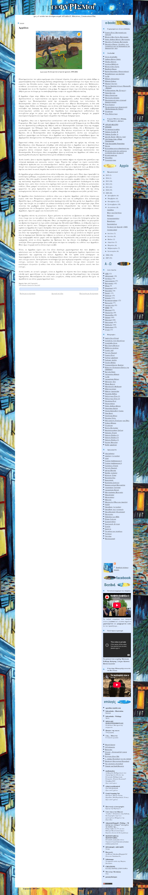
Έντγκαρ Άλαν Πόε (112, 756)
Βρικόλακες (111, 221)
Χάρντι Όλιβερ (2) (112, 437)
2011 (107, 187)
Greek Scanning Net (113, 793)
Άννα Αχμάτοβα (111, 57)
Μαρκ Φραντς (110, 384)
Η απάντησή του (111, 155)
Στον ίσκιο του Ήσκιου (114, 812)
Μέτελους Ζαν (110, 381)
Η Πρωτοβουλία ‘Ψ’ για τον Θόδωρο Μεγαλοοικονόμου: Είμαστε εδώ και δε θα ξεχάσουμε (117, 831)
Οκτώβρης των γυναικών (114, 509)
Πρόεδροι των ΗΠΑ (112, 517)
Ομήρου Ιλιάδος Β (111, 132)
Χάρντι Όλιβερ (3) (112, 440)
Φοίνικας (110, 215)
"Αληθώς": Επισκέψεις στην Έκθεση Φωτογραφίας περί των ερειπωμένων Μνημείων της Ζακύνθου (117, 817)
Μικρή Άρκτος (110, 745)
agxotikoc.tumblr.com (113, 708)
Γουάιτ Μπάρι (110, 362)
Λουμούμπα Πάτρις (112, 379)
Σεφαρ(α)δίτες (110, 521)
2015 (107, 175)
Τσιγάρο (108, 536)
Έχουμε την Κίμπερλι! (113, 808)
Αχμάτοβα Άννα (111, 343)
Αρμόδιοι (24, 27)
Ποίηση (107, 317)
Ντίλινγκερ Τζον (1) (112, 396)
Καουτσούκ (109, 480)
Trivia (107, 718)
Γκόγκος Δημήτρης (111, 358)
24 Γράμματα (110, 747)
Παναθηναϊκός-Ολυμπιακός (115, 512)
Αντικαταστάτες (113, 218)
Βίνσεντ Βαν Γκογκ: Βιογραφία (116, 37)
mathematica (110, 771)
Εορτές (107, 293)
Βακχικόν (109, 852)
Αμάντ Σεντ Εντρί (112, 338)
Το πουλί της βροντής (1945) (117, 227)
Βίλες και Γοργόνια (114, 213)
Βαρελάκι (108, 749)
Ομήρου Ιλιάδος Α (111, 134)
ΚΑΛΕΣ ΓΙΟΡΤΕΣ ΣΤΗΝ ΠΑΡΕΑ (117, 868)
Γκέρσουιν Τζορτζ (111, 466)
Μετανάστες (109, 497)
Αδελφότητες (110, 453)
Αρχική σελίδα (57, 293)
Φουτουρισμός (110, 539)
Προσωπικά (109, 327)
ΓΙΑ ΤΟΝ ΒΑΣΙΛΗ (112, 788)
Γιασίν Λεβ (109, 350)
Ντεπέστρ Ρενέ (110, 401)
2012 (107, 184)
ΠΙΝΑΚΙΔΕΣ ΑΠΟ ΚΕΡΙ (115, 847)
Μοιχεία (108, 500)
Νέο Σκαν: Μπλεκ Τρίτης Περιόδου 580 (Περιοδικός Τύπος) (117, 796)
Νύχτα (107, 146)
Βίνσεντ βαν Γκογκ (112, 66)
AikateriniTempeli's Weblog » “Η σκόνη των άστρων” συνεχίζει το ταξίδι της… (117, 825)
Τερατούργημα (110, 160)
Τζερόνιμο (109, 111)
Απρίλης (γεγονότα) (112, 456)
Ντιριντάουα (110, 403)
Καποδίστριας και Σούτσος (115, 74)
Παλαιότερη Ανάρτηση (88, 293)
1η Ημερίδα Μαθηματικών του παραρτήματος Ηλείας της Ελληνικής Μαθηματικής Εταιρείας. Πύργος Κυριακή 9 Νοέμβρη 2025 (116, 777)
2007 (107, 258)
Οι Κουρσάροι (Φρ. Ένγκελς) (115, 90)
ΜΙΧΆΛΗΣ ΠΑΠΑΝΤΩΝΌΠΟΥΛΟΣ (114, 722)
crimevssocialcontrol (113, 786)
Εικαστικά (109, 288)
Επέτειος (108, 295)
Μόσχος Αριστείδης (112, 391)
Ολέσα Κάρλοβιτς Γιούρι (114, 411)
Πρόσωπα (108, 325)
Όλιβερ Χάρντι (110, 62)
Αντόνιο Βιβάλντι (111, 64)
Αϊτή (106, 458)
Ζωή (107, 874)
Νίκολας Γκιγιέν (111, 83)
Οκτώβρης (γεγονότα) (113, 507)
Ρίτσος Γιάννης (110, 519)
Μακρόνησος (109, 495)
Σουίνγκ (108, 529)
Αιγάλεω (108, 278)
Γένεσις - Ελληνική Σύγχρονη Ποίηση (116, 753)
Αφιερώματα (110, 281)
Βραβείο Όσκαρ (111, 69)
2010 (107, 190)
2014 (107, 178)
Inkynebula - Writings (113, 716)
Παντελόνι (109, 514)
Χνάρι (108, 849)
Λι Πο (107, 76)
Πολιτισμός (109, 322)
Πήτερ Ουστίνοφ (111, 95)
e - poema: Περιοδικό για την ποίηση (118, 759)
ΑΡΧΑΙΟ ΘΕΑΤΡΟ (111, 124)
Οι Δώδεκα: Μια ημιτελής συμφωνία (114, 726)
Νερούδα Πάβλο (111, 394)
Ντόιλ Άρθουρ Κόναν (113, 406)
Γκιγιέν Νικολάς (111, 353)
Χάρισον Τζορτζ (111, 433)
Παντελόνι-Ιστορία (112, 98)
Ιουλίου (111, 233)
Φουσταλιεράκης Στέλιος (114, 430)
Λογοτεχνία (109, 305)
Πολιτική (37, 285)
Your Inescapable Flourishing (115, 143)
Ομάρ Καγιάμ (110, 93)
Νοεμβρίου (112, 198)
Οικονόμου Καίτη (111, 408)
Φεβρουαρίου (113, 248)
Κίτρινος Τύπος (110, 475)
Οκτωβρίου (112, 201)
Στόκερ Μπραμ (110, 423)
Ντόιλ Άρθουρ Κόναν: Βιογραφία (117, 39)
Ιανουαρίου (112, 251)
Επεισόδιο (108, 158)
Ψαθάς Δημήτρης (111, 445)
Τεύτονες (108, 534)
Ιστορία (24, 285)
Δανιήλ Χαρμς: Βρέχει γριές (115, 137)
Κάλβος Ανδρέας (111, 473)
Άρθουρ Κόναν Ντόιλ (113, 59)
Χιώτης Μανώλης (111, 442)
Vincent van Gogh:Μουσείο (114, 766)
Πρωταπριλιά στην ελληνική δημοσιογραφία (115, 101)
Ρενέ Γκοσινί (110, 104)
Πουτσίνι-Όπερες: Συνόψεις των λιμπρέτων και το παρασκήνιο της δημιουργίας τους (117, 46)
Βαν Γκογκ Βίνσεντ (112, 345)
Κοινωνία (108, 303)
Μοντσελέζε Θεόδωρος (113, 386)
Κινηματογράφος (111, 300)
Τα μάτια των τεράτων (113, 531)
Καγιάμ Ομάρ (110, 372)
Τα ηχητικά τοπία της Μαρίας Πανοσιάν (116, 862)
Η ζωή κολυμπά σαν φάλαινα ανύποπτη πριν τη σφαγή (116, 152)
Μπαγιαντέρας (110, 389)
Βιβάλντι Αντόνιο (111, 348)
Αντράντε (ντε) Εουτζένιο (115, 341)
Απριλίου (111, 242)
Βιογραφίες (109, 283)
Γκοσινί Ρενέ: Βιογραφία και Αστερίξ (115, 33)
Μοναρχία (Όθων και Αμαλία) (116, 502)
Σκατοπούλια (112, 224)
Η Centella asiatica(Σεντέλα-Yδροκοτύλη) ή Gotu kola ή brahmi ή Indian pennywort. (117, 842)
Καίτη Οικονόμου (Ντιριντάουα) (117, 71)
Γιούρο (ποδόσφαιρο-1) (113, 461)
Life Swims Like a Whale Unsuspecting (113, 140)
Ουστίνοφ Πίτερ (111, 416)
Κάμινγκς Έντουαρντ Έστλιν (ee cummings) (117, 368)
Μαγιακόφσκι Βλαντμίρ (114, 492)
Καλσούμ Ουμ (110, 478)
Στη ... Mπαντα (112, 735)
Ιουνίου (111, 236)
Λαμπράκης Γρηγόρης (113, 487)
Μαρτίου (111, 245)
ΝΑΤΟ (107, 504)
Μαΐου (110, 239)
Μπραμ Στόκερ (110, 81)
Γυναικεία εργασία (112, 738)
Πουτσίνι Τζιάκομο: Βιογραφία (116, 42)
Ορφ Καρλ (109, 413)
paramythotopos (111, 877)
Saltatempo (110, 859)
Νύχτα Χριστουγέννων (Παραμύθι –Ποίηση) (118, 87)
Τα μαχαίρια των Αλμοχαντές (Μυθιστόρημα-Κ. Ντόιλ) (116, 108)
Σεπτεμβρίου (113, 204)
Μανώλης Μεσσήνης (113, 872)
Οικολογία (30, 285)
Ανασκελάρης (112, 230)
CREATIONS (110, 866)
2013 (107, 181)
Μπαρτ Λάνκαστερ (112, 79)
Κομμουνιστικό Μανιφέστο (115, 485)
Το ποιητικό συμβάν (112, 129)
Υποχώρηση (110, 732)
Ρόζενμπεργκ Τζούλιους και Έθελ (117, 420)
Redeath (108, 713)
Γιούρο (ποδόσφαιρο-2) (113, 463)
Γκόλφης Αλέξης (111, 360)
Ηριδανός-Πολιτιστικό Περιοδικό (117, 761)
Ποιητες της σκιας (113, 730)
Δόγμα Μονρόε (110, 470)
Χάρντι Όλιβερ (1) (112, 435)
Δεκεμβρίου (112, 195)
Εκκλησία (108, 291)
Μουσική (108, 310)
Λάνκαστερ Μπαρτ (112, 374)
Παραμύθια (109, 315)
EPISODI (108, 127)
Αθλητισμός (109, 276)
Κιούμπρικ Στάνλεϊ (112, 482)
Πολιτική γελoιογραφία (115, 806)
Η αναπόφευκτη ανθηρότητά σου (117, 148)
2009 (107, 193)
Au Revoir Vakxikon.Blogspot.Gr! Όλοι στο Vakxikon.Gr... (116, 855)
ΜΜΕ (107, 308)
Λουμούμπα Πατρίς (112, 490)
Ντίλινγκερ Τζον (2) (112, 399)
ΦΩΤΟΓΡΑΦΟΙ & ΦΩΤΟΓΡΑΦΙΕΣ (112, 837)
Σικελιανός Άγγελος (112, 524)
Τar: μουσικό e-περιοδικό (114, 764)
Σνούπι (107, 526)
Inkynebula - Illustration (114, 711)
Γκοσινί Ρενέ (110, 355)
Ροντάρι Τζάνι (110, 418)
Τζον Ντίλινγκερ (111, 114)
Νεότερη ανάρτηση (27, 293)
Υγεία (107, 329)
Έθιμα (107, 286)
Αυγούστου (112, 207)
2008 (107, 255)
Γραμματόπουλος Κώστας (114, 365)
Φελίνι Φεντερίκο (111, 428)
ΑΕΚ (106, 273)
